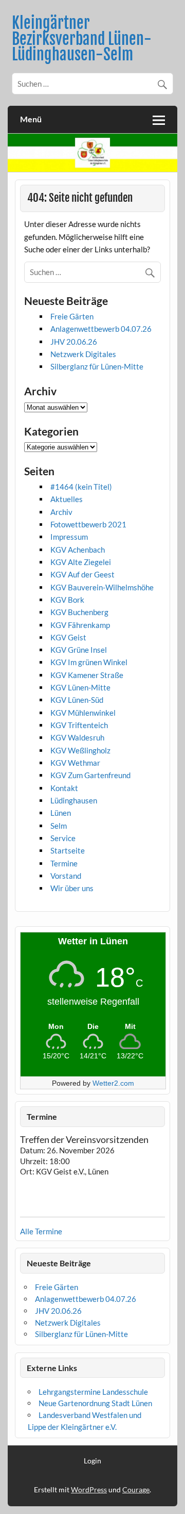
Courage (136, 1489)
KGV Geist (68, 637)
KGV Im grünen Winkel (88, 662)
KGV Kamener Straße (86, 675)
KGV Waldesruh (77, 737)
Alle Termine (41, 1231)
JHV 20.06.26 (73, 341)
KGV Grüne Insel (78, 649)
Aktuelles (66, 499)
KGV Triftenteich (79, 725)
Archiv (61, 512)
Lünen (60, 812)
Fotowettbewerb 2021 (88, 524)
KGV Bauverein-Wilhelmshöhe (102, 587)
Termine (64, 863)
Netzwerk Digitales (83, 354)
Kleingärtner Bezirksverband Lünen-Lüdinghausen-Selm (82, 39)
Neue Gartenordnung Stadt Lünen (95, 1403)
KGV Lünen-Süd (76, 699)
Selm (58, 825)
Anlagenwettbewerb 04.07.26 (101, 328)
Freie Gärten (72, 316)
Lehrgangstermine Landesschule (93, 1391)
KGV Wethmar (75, 762)
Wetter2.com (113, 1083)
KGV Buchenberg (79, 612)
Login (92, 1460)
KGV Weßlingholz (80, 750)
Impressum (69, 536)
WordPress (89, 1489)
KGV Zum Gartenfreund (90, 775)
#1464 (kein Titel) (81, 486)
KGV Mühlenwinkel (83, 712)
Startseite (67, 850)
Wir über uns (72, 888)
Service (63, 838)
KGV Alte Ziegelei (80, 562)
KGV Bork (67, 599)
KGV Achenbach (77, 549)
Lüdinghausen (73, 800)
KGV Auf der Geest (82, 574)
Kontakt (64, 788)
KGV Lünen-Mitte (80, 687)
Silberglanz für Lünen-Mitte (96, 366)
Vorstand (65, 875)
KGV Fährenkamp (80, 625)
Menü (31, 119)
